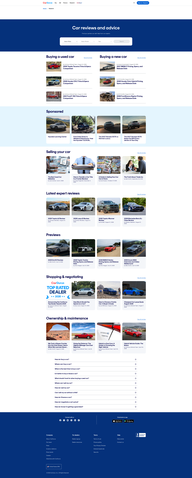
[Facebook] (60, 421)
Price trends (49, 452)
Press (47, 445)
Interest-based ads (99, 448)
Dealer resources (77, 442)
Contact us (120, 442)
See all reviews (141, 194)
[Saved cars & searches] (134, 3)
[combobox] (53, 466)
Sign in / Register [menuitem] (143, 3)
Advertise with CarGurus (53, 458)
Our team (49, 442)
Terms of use (97, 439)
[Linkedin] (75, 421)
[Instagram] (71, 421)
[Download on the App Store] (117, 421)
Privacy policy (98, 442)
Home (45, 8)
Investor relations (51, 448)
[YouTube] (68, 421)
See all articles (88, 57)
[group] (58, 130)
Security (96, 452)
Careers (48, 455)
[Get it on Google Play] (129, 421)
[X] (64, 421)
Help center (120, 439)
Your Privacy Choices (100, 445)
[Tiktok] (79, 421)
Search (122, 41)
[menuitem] (56, 2)
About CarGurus (51, 439)
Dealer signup (76, 439)
